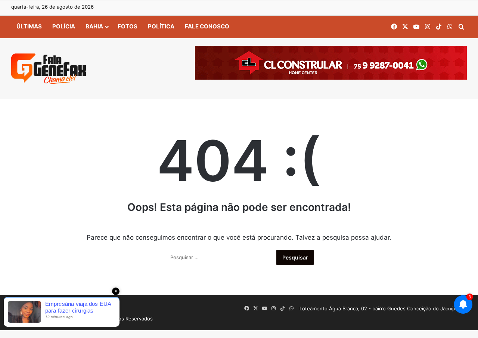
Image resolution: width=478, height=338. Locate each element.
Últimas (29, 26)
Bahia (94, 26)
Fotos (127, 26)
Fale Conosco (207, 26)
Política (161, 26)
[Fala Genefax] (48, 68)
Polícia (63, 26)
